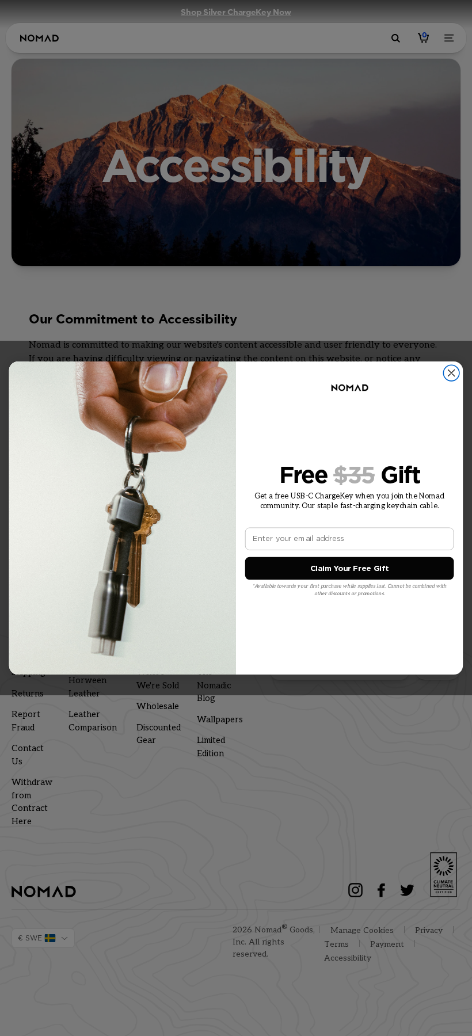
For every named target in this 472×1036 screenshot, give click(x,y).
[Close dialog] (451, 373)
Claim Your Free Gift (349, 568)
